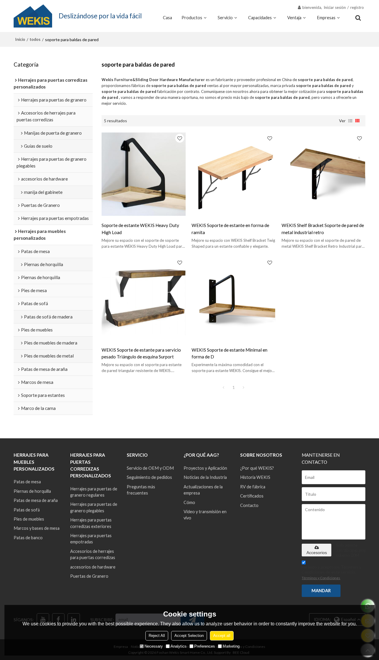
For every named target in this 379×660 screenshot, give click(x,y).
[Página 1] (223, 387)
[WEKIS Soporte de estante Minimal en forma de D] (234, 299)
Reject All (157, 635)
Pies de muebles (29, 518)
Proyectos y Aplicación (205, 468)
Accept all (221, 635)
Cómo (189, 502)
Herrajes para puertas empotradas (91, 538)
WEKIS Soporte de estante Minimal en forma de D (229, 353)
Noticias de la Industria (205, 477)
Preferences (204, 646)
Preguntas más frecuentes (141, 489)
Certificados (252, 495)
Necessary (153, 646)
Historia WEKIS (255, 477)
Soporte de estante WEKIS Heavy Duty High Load (140, 229)
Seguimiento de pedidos (149, 477)
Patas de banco (28, 537)
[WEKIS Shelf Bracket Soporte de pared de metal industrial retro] (324, 174)
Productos (192, 17)
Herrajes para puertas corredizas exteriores (91, 523)
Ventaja (294, 17)
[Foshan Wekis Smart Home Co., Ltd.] (33, 16)
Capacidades (260, 17)
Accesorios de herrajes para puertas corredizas (92, 554)
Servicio (225, 17)
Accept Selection (189, 635)
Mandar (321, 590)
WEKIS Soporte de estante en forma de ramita (230, 229)
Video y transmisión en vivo (205, 514)
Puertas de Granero (89, 576)
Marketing (231, 646)
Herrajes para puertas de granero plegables (93, 507)
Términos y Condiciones (321, 578)
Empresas (326, 17)
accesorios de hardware (92, 566)
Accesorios (316, 552)
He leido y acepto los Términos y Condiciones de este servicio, (331, 572)
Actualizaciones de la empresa (203, 489)
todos (35, 39)
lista (350, 121)
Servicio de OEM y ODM (150, 468)
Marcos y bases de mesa (37, 528)
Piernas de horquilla (32, 491)
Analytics (179, 646)
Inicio (20, 39)
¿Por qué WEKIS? (257, 468)
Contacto (249, 505)
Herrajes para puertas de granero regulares (93, 492)
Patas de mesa (27, 481)
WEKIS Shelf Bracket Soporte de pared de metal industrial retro (323, 229)
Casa (167, 17)
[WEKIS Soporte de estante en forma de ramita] (234, 174)
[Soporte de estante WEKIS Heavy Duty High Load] (144, 174)
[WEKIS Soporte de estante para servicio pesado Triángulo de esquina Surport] (144, 299)
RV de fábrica (252, 486)
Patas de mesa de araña (36, 500)
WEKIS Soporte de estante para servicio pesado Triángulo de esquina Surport (141, 353)
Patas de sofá (27, 509)
